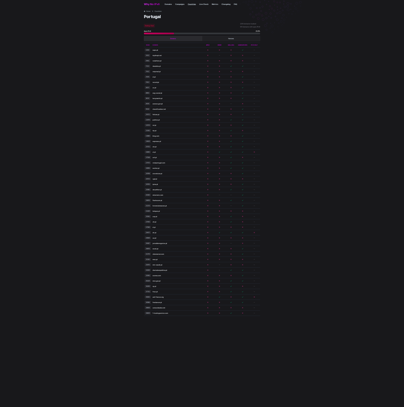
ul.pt (154, 152)
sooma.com (157, 275)
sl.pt (154, 77)
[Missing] (208, 50)
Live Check (203, 4)
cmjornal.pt (157, 71)
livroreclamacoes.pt (160, 206)
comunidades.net (159, 308)
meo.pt (155, 259)
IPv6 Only (254, 45)
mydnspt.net (157, 55)
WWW (219, 45)
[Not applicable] (254, 50)
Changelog (225, 4)
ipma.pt (155, 184)
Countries (192, 4)
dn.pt (154, 233)
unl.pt (155, 157)
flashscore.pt (157, 200)
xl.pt (154, 227)
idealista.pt (157, 66)
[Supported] (242, 50)
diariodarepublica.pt (160, 270)
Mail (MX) (231, 45)
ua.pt (154, 238)
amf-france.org (158, 297)
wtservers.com (158, 195)
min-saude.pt (157, 265)
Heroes (231, 38)
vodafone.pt (157, 61)
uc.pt (154, 88)
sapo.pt (155, 50)
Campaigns (179, 4)
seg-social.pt (157, 93)
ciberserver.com (158, 254)
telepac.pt (156, 211)
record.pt (156, 82)
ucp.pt (155, 216)
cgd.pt (155, 179)
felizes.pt (156, 114)
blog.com (156, 136)
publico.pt (156, 120)
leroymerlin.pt (157, 98)
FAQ (235, 4)
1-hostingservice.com (160, 313)
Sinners (173, 38)
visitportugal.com (159, 163)
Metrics (215, 4)
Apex (208, 45)
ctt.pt (154, 222)
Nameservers (242, 45)
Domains (168, 4)
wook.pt (155, 249)
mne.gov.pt (156, 281)
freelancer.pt (157, 302)
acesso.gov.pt (158, 104)
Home (148, 11)
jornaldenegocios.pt (160, 243)
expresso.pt (157, 141)
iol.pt (154, 125)
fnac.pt (155, 292)
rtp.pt (154, 130)
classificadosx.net (159, 109)
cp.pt (154, 286)
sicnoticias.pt (157, 173)
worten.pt (156, 168)
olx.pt (154, 147)
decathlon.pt (157, 190)
